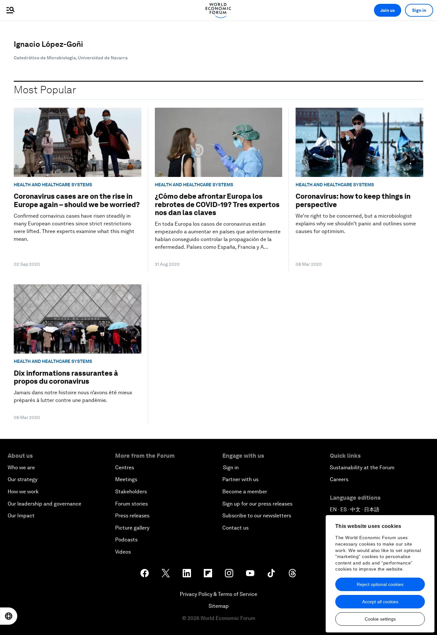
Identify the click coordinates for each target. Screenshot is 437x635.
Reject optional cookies (380, 584)
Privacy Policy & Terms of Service (218, 594)
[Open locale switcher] (8, 616)
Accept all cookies (380, 601)
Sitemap (219, 606)
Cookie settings (380, 619)
